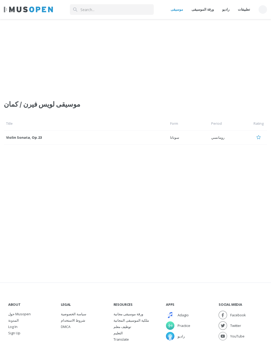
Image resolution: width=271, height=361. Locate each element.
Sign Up (14, 333)
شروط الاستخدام (73, 320)
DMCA (65, 326)
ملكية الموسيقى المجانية (131, 320)
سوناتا (174, 137)
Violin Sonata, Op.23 (24, 137)
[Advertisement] (135, 56)
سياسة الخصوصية (73, 314)
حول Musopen (19, 314)
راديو (225, 9)
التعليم (118, 333)
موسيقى (177, 9)
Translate (121, 339)
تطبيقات (244, 9)
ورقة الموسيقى (203, 9)
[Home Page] (28, 9)
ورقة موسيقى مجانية (128, 314)
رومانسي (217, 137)
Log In (12, 326)
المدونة (13, 320)
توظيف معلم (122, 326)
